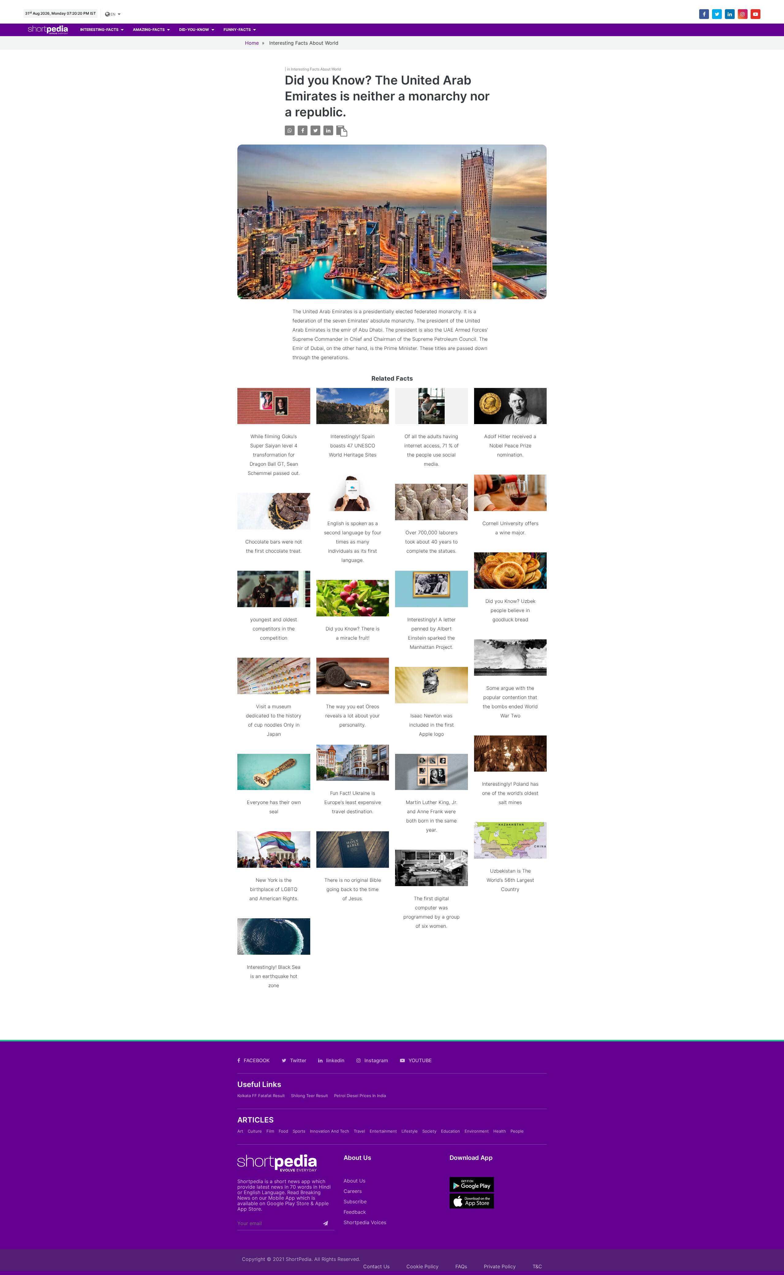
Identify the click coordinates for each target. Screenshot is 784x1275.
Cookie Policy (422, 1266)
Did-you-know (194, 29)
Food (283, 1131)
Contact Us (376, 1266)
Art (240, 1131)
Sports (299, 1131)
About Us (354, 1181)
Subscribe (355, 1201)
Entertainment (383, 1131)
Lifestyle (409, 1131)
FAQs (461, 1266)
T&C (537, 1266)
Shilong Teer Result (309, 1095)
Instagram (375, 1060)
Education (450, 1131)
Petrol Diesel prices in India (360, 1095)
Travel (359, 1131)
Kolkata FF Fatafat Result (261, 1095)
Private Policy (500, 1266)
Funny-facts (238, 29)
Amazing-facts (149, 29)
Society (429, 1131)
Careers (353, 1191)
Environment (477, 1131)
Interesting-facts (99, 29)
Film (270, 1131)
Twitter (297, 1060)
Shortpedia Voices (365, 1222)
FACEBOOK (256, 1060)
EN (112, 14)
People (517, 1131)
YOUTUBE (419, 1060)
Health (499, 1131)
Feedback (355, 1212)
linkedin (335, 1060)
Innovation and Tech (329, 1131)
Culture (255, 1131)
